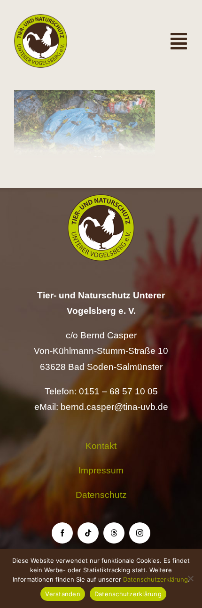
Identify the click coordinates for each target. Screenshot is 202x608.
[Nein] (190, 578)
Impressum (101, 470)
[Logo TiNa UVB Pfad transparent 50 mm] (41, 19)
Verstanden (62, 594)
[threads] (113, 533)
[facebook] (62, 533)
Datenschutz (101, 495)
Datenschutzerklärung (155, 579)
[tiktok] (88, 533)
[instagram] (139, 533)
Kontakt (101, 446)
